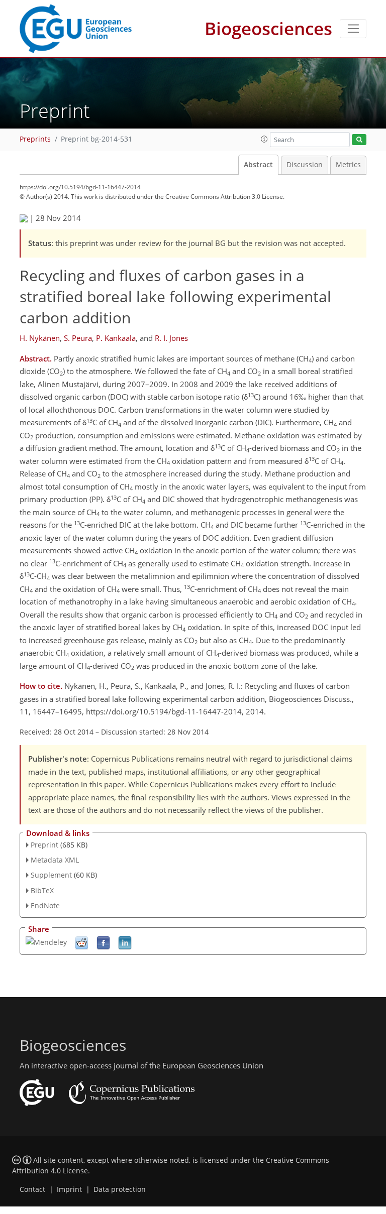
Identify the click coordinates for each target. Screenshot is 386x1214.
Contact (32, 1189)
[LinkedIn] (125, 942)
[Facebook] (103, 942)
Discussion (304, 164)
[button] (264, 139)
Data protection (119, 1189)
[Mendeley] (46, 941)
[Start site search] (359, 140)
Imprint (69, 1189)
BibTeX (42, 890)
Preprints (35, 139)
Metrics (348, 164)
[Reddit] (81, 942)
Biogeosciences (268, 28)
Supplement (51, 875)
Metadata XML (55, 860)
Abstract (258, 164)
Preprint (44, 844)
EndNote (45, 905)
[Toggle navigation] (353, 28)
